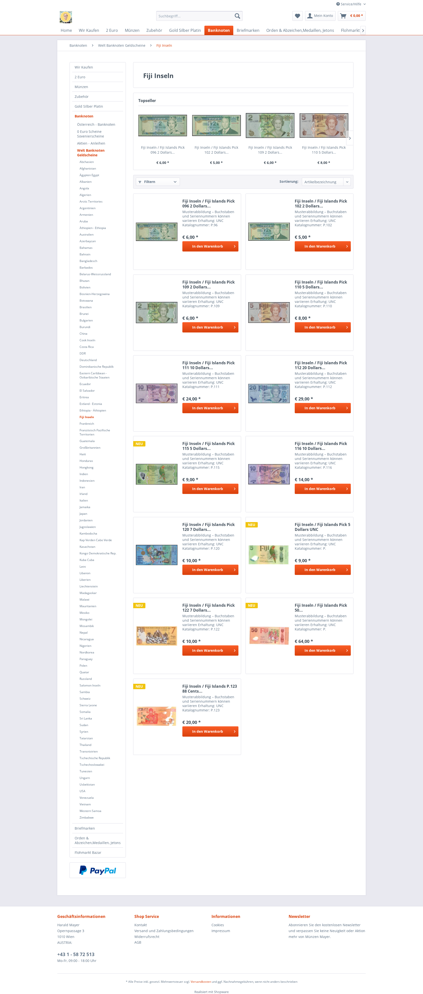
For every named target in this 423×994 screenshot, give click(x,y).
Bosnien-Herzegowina (95, 294)
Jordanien (86, 520)
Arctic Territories (91, 201)
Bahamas (86, 248)
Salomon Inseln (90, 685)
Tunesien (86, 771)
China (83, 333)
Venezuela (87, 798)
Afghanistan (88, 168)
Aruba (84, 221)
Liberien (85, 580)
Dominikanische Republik (97, 367)
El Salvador (87, 390)
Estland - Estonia (91, 404)
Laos (83, 566)
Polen (83, 665)
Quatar (84, 672)
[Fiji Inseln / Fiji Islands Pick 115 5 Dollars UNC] (156, 474)
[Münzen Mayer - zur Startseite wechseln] (66, 17)
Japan (83, 514)
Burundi (85, 327)
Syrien (84, 732)
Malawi (84, 599)
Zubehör (82, 96)
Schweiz (85, 699)
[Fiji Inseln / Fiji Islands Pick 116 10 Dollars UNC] (269, 474)
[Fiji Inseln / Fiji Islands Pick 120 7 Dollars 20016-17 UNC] (156, 555)
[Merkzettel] (297, 16)
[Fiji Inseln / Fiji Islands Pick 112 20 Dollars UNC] (269, 393)
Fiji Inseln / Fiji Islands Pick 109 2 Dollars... (270, 150)
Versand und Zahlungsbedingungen (164, 930)
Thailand (85, 745)
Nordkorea (87, 652)
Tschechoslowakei (92, 765)
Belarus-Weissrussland (95, 274)
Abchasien (87, 162)
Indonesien (87, 481)
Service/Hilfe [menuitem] (351, 4)
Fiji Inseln (87, 417)
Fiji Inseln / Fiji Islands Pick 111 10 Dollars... (208, 365)
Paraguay (86, 659)
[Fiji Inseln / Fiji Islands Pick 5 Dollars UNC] (269, 555)
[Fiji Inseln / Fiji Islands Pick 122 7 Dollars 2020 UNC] (156, 636)
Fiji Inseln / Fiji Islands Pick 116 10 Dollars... (321, 446)
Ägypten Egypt (89, 175)
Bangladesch (88, 261)
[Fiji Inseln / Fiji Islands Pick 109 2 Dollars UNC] (270, 125)
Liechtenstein (89, 586)
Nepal (84, 632)
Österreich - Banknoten (96, 124)
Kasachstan (87, 547)
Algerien (85, 195)
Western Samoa (90, 811)
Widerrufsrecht (146, 936)
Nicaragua (87, 639)
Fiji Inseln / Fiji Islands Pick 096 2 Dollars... (163, 150)
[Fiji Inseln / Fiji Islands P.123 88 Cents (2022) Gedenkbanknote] (156, 717)
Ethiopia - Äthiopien (93, 410)
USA (82, 791)
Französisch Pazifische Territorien (95, 432)
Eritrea (84, 397)
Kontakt (140, 925)
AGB (137, 942)
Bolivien (85, 287)
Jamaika (85, 507)
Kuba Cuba (87, 560)
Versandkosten (201, 982)
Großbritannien (90, 448)
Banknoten (84, 116)
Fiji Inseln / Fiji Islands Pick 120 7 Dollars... (208, 527)
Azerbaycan (88, 241)
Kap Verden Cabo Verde (96, 540)
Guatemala (87, 441)
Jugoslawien (88, 527)
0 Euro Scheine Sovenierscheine (90, 133)
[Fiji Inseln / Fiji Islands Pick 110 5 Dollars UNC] (324, 125)
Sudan (84, 725)
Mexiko (84, 613)
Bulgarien (86, 320)
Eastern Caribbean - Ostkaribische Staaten (94, 375)
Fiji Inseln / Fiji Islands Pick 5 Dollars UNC (322, 527)
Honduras (86, 461)
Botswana (86, 300)
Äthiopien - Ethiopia (93, 228)
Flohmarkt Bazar (88, 852)
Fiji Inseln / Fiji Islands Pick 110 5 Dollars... (324, 150)
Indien (84, 474)
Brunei (84, 314)
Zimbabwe (87, 817)
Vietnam (85, 804)
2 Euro (80, 77)
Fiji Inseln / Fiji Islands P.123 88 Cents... (209, 689)
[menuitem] (199, 16)
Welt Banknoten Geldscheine (91, 152)
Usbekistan (87, 784)
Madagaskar (88, 593)
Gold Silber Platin (89, 106)
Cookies (218, 925)
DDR (83, 353)
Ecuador (85, 384)
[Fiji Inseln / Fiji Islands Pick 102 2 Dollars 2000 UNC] (216, 125)
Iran (82, 487)
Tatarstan (86, 738)
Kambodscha (88, 533)
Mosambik (87, 626)
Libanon (85, 573)
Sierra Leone (88, 705)
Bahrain (85, 254)
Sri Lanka (86, 718)
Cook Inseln (87, 340)
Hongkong (87, 467)
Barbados (86, 267)
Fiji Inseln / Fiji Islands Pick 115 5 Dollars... (208, 446)
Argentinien (87, 208)
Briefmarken (85, 828)
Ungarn (85, 778)
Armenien (86, 215)
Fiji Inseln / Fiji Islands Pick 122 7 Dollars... (208, 608)
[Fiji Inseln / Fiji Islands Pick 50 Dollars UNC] (269, 636)
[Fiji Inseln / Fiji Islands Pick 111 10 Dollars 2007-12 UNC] (156, 393)
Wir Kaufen (84, 67)
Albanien (86, 182)
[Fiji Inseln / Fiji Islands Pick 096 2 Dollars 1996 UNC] (162, 125)
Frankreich (87, 424)
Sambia (85, 692)
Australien (87, 234)
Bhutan (84, 281)
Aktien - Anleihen (91, 143)
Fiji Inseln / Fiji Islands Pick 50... (321, 608)
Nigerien (85, 646)
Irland (83, 494)
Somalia (85, 712)
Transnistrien (89, 751)
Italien (84, 500)
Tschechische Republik (95, 758)
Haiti (83, 454)
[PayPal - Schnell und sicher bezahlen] (98, 870)
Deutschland (88, 360)
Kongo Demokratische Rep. (98, 553)
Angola (84, 188)
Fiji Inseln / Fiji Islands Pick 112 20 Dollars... (321, 365)
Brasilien (86, 307)
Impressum (221, 930)
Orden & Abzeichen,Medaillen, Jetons (98, 840)
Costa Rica (87, 347)
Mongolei (86, 619)
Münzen (81, 86)
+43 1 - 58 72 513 (75, 954)
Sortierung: (289, 181)
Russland (86, 679)
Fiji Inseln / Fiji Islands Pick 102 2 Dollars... (216, 150)
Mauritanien (88, 606)
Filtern (149, 181)
